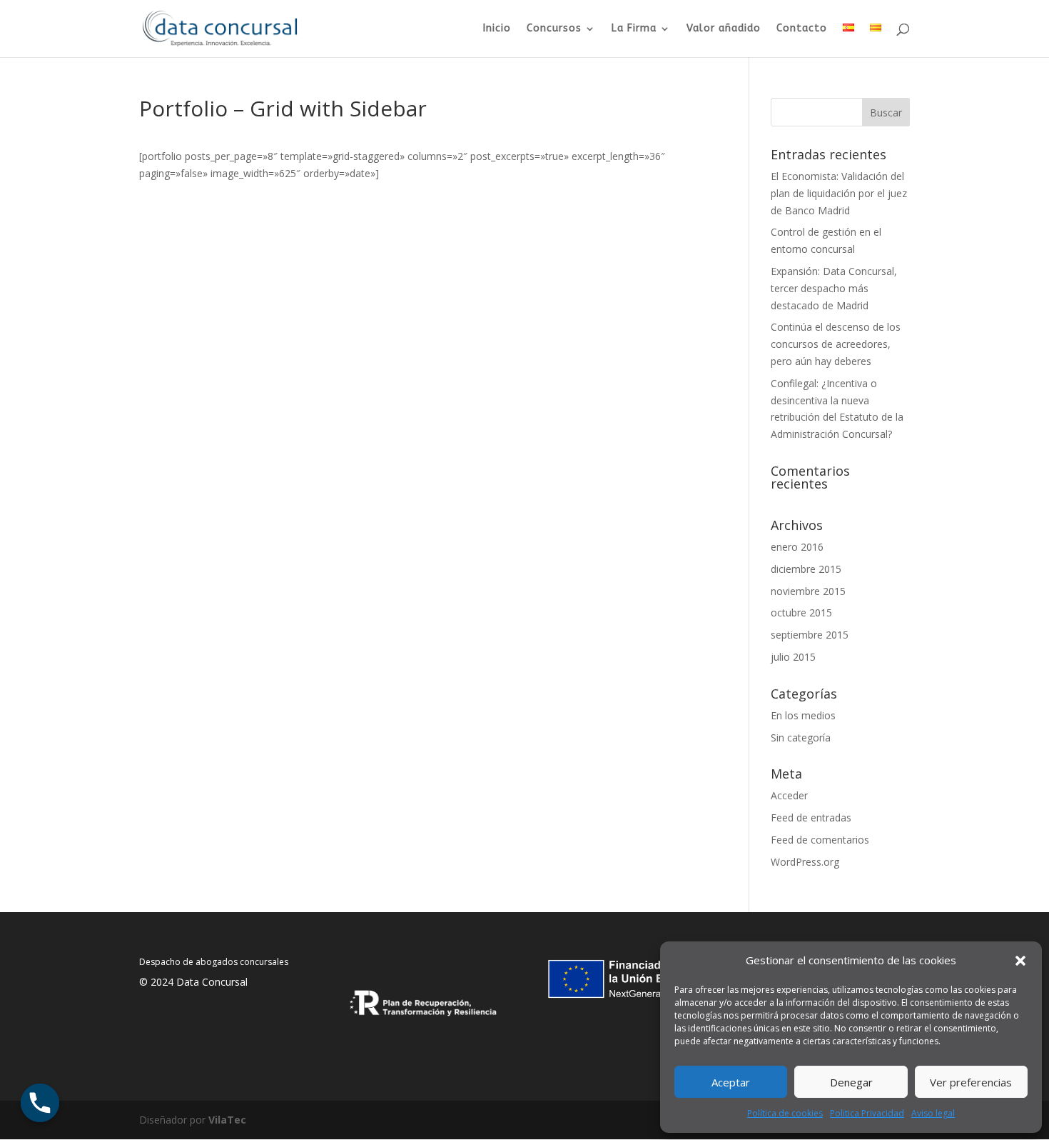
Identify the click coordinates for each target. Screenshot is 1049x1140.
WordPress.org (805, 862)
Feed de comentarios (820, 839)
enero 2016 (797, 547)
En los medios (803, 715)
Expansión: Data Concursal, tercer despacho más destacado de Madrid (834, 288)
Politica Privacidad (867, 1113)
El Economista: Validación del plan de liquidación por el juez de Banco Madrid (839, 193)
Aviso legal (933, 1113)
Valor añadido (723, 29)
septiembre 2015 (809, 634)
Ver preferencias (971, 1082)
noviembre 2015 (808, 591)
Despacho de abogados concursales (213, 962)
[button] (1020, 961)
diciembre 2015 (806, 569)
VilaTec (227, 1119)
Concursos (554, 29)
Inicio (497, 29)
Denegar (851, 1082)
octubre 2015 (801, 612)
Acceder (789, 795)
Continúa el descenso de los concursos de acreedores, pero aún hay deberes (836, 344)
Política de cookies (785, 1113)
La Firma (634, 29)
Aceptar (730, 1082)
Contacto (801, 29)
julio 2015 (793, 657)
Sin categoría (801, 737)
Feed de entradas (811, 817)
